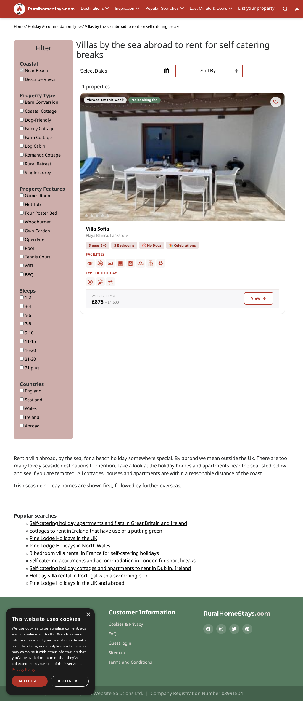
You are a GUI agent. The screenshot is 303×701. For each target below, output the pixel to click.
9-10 (28, 333)
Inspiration (124, 8)
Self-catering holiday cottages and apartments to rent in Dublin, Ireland (110, 568)
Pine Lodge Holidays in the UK (63, 538)
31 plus (31, 368)
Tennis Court (37, 257)
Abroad (32, 426)
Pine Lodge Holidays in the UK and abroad (77, 582)
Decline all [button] (70, 681)
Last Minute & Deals (208, 8)
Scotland (33, 400)
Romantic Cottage (42, 155)
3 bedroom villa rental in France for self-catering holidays (94, 553)
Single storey (37, 172)
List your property (256, 8)
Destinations (92, 8)
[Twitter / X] (234, 629)
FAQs (114, 633)
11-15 (30, 341)
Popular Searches (162, 8)
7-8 (27, 324)
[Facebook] (208, 629)
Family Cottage (39, 128)
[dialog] (50, 651)
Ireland (31, 417)
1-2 (27, 297)
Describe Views (39, 79)
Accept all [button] (30, 681)
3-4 (27, 306)
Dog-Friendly (37, 120)
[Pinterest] (247, 629)
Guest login (120, 643)
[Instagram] (221, 629)
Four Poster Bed (40, 213)
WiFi (28, 266)
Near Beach (36, 70)
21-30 (30, 359)
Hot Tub (32, 204)
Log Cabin (34, 146)
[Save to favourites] (275, 102)
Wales (30, 408)
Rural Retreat (37, 164)
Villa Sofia (97, 228)
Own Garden (37, 231)
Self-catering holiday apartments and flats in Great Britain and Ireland (108, 523)
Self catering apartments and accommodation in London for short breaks (113, 560)
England (32, 391)
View (255, 298)
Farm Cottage (38, 137)
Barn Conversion (41, 102)
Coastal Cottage (40, 111)
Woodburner (37, 222)
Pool (29, 248)
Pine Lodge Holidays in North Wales (70, 545)
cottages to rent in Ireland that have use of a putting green (96, 530)
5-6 (27, 315)
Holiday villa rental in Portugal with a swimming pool (89, 575)
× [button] (88, 614)
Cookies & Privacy (126, 624)
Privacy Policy (23, 669)
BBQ (28, 274)
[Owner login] (297, 9)
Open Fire (34, 239)
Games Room (37, 195)
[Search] (285, 9)
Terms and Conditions (130, 662)
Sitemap (117, 652)
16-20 (30, 350)
